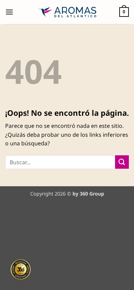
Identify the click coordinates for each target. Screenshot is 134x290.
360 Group (92, 193)
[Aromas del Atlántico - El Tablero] (67, 12)
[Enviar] (122, 162)
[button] (9, 11)
